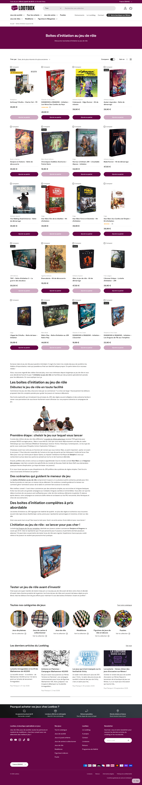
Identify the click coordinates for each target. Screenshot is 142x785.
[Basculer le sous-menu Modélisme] (35, 19)
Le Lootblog (91, 15)
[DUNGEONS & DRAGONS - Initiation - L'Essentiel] (87, 316)
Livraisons (85, 741)
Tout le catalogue (61, 730)
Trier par (13, 59)
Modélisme (29, 19)
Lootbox (17, 774)
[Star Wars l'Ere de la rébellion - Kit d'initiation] (55, 199)
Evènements (79, 15)
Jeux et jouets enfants (62, 738)
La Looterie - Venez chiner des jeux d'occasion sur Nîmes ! (117, 670)
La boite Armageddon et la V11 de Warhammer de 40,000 (24, 670)
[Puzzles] (123, 619)
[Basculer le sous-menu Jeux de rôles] (22, 19)
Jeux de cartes (49, 15)
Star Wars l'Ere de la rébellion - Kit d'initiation (54, 220)
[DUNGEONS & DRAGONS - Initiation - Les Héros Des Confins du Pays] (55, 83)
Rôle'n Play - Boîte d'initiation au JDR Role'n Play (55, 336)
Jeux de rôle (60, 630)
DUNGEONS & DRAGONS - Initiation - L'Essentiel (86, 336)
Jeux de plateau (19, 630)
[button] (131, 8)
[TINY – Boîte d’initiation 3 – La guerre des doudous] (24, 259)
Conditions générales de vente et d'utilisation (119, 778)
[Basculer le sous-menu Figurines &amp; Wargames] (57, 19)
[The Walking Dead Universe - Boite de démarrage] (24, 199)
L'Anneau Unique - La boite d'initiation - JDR (114, 279)
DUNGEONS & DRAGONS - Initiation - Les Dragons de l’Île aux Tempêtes (118, 336)
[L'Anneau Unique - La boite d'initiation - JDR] (118, 259)
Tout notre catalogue (124, 605)
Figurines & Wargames (46, 19)
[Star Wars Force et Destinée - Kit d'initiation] (87, 199)
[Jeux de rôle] (60, 619)
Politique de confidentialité (124, 774)
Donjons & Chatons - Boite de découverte (21, 163)
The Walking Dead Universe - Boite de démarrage (23, 220)
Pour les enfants (33, 15)
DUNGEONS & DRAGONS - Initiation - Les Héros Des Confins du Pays (55, 103)
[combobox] (79, 8)
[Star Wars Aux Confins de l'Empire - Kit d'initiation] (118, 199)
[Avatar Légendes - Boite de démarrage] (118, 83)
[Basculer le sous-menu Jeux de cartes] (57, 15)
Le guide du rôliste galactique (54, 439)
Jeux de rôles (15, 19)
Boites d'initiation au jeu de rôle (24, 23)
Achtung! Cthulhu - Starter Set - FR (23, 102)
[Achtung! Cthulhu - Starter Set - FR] (24, 83)
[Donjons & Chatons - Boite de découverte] (24, 142)
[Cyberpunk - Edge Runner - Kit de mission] (87, 83)
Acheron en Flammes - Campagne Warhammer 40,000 (54, 670)
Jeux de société (16, 15)
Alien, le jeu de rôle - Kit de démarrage (83, 279)
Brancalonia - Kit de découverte (53, 278)
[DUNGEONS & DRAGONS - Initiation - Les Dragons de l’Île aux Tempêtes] (118, 316)
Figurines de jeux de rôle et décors (102, 631)
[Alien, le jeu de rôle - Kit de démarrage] (87, 259)
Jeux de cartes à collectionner (40, 631)
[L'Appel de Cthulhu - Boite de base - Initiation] (24, 316)
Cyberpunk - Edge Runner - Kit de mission (85, 103)
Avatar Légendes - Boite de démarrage (114, 103)
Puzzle (57, 757)
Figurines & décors (61, 753)
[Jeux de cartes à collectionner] (39, 619)
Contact (101, 15)
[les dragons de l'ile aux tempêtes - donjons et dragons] (50, 539)
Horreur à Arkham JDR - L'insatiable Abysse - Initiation (86, 163)
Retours (85, 745)
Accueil (12, 23)
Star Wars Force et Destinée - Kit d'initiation (85, 220)
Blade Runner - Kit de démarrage (116, 162)
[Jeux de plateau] (19, 619)
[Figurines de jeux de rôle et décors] (102, 619)
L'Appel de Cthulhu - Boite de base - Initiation (23, 336)
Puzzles (63, 15)
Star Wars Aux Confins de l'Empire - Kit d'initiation (117, 220)
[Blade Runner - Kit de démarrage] (118, 142)
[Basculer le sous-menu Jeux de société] (24, 15)
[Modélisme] (81, 619)
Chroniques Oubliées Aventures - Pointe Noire (54, 163)
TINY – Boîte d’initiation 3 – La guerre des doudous (21, 279)
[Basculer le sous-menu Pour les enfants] (41, 15)
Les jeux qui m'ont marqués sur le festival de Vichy (87, 670)
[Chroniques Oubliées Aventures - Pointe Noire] (55, 142)
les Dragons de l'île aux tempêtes (28, 528)
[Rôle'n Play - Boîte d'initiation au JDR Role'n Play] (55, 316)
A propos (85, 734)
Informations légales (108, 774)
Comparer (105, 59)
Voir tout (129, 646)
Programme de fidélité (90, 749)
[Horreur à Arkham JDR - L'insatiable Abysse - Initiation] (87, 142)
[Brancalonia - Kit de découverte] (55, 259)
